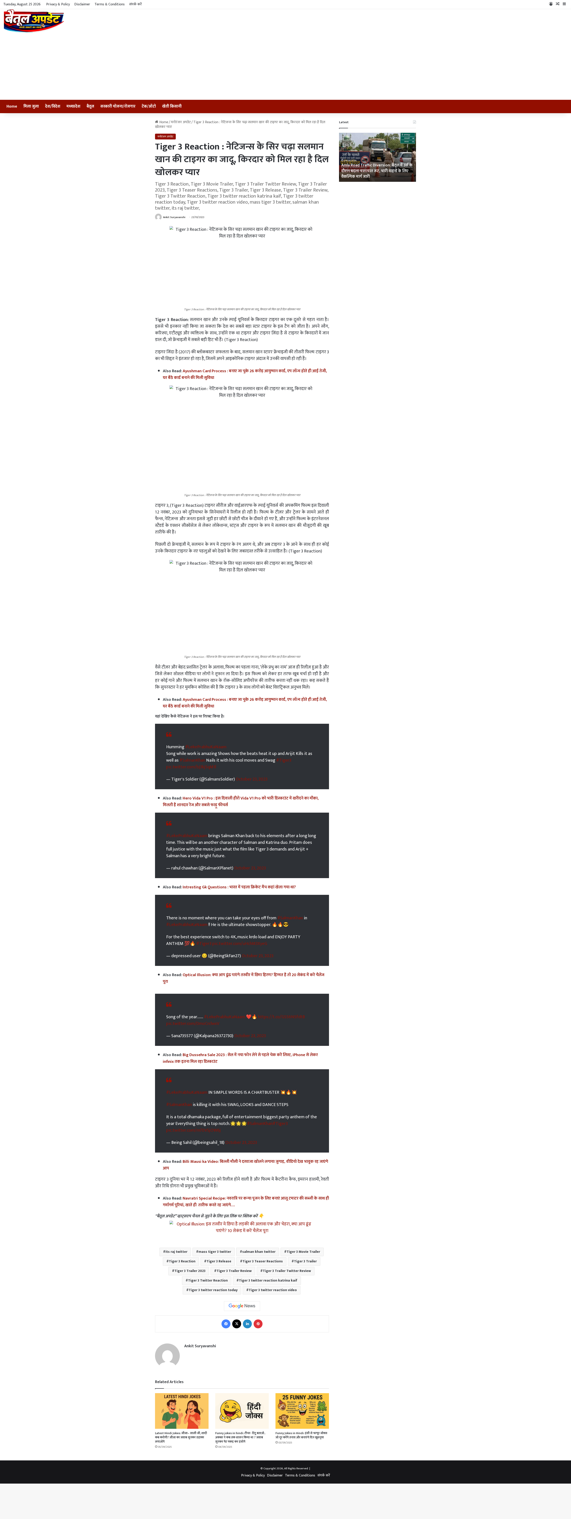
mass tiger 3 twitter (215, 1247)
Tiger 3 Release (219, 1257)
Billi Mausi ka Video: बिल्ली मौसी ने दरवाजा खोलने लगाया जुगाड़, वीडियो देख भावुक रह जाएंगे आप (245, 1160)
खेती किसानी (172, 106)
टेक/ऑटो (149, 106)
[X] (236, 1319)
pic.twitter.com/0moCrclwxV (192, 1019)
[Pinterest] (258, 1319)
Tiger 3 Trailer (305, 1257)
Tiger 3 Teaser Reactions (262, 1257)
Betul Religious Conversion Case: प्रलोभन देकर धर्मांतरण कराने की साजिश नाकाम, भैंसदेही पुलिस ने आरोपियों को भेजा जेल (376, 171)
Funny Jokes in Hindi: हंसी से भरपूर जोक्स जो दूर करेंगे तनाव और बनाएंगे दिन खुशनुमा (301, 1430)
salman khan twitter (258, 1247)
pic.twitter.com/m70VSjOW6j (193, 1126)
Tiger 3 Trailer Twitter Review (287, 1266)
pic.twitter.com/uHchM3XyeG (239, 943)
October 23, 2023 (251, 779)
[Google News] (242, 1301)
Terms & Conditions (110, 4)
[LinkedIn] (247, 1319)
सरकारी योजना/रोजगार (117, 106)
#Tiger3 (283, 760)
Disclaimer (82, 4)
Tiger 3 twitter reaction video (273, 1286)
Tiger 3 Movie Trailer (303, 1247)
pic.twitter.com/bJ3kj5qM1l (191, 767)
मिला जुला (31, 106)
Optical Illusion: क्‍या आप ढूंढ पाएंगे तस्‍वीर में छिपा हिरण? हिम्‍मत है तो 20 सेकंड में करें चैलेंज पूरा (243, 978)
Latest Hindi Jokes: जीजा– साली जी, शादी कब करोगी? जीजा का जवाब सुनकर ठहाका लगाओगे (181, 1433)
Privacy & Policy (58, 4)
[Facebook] (225, 1319)
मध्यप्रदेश (73, 106)
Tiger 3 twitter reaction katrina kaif (268, 1276)
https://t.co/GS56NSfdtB (281, 1012)
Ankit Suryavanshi (174, 217)
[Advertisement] (285, 66)
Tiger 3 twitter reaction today (213, 1286)
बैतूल (90, 106)
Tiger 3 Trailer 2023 (189, 1266)
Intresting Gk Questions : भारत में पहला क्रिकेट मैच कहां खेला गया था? (239, 887)
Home (11, 106)
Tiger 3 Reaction (182, 1257)
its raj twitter (176, 1247)
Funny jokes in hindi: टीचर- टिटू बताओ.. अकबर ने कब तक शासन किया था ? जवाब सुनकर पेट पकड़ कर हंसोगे (240, 1433)
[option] (377, 157)
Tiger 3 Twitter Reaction (208, 1276)
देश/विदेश (52, 106)
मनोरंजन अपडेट (181, 122)
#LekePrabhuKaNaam (205, 747)
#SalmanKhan (192, 760)
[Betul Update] (34, 21)
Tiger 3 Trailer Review (234, 1266)
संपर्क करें (135, 4)
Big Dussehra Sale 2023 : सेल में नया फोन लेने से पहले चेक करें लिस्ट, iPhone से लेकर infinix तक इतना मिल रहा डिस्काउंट (240, 1054)
